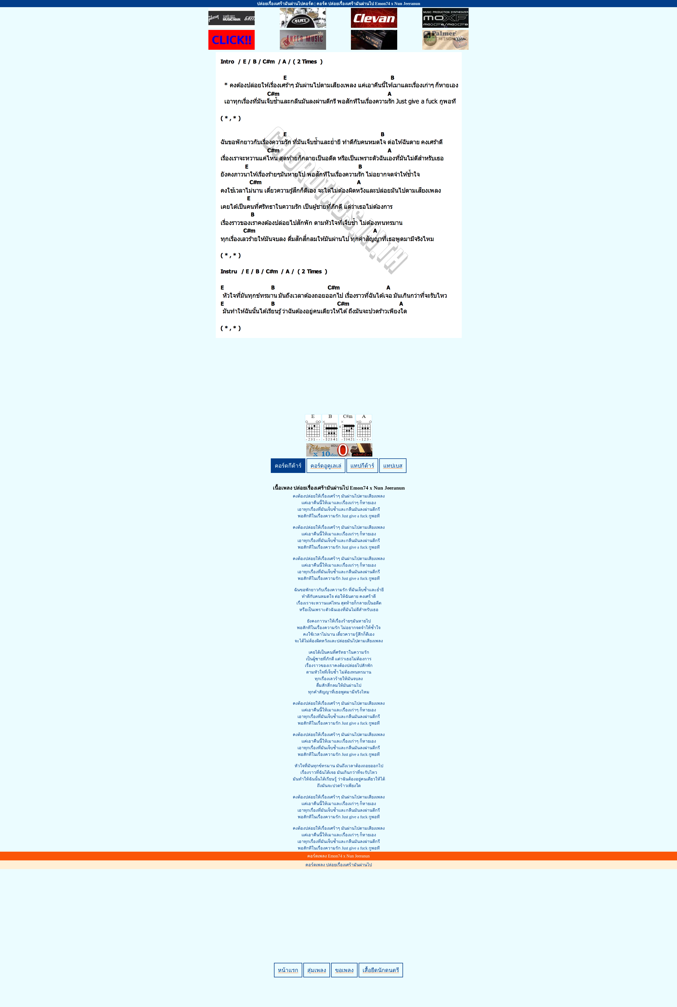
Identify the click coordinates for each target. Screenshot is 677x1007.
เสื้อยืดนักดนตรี (381, 970)
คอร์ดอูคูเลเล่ (325, 466)
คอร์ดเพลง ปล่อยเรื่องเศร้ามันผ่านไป (338, 865)
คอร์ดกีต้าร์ (288, 466)
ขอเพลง (344, 970)
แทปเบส (392, 466)
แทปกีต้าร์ (362, 466)
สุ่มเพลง (316, 970)
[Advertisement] (339, 907)
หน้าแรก (288, 970)
